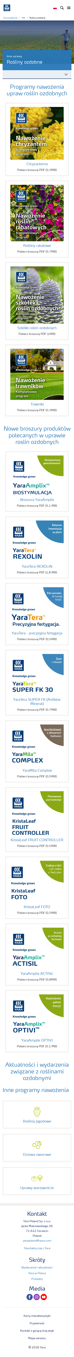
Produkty (37, 1279)
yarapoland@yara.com (37, 1240)
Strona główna (10, 18)
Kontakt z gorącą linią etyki (37, 1331)
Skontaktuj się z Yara (37, 1248)
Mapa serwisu (37, 1338)
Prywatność (37, 1323)
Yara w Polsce (37, 1273)
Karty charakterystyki (37, 1316)
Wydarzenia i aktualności (37, 1267)
